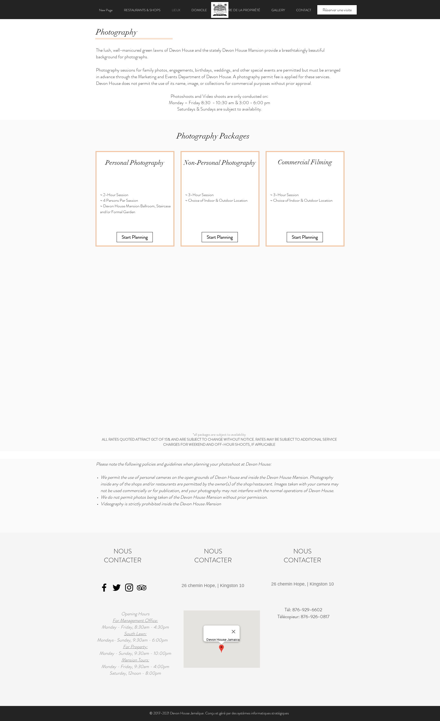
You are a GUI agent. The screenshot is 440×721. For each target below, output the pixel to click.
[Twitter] (116, 587)
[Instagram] (129, 587)
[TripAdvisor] (141, 587)
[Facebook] (104, 587)
